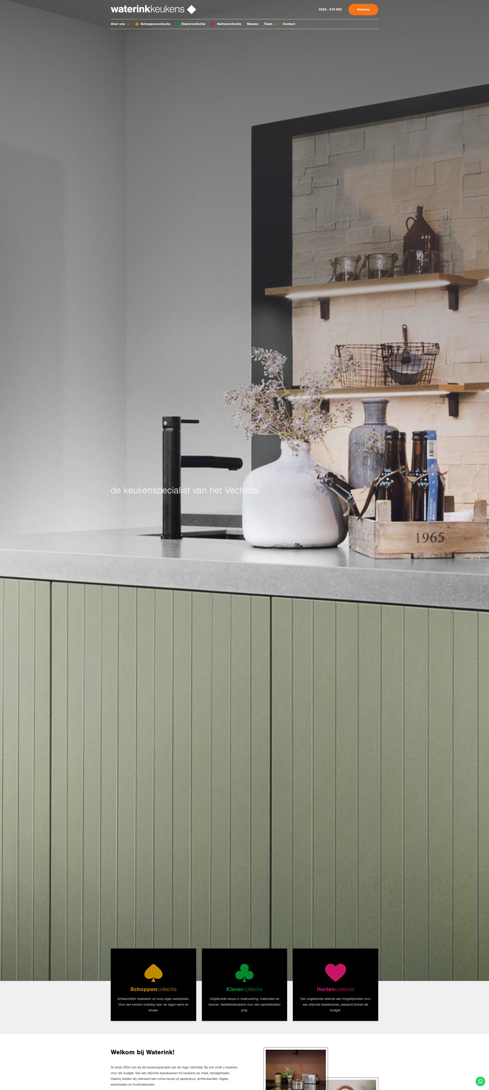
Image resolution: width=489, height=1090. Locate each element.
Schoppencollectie (155, 24)
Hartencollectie (229, 24)
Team (268, 24)
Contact (289, 24)
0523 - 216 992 (330, 9)
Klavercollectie (193, 24)
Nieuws (252, 24)
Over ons (118, 24)
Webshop (363, 9)
